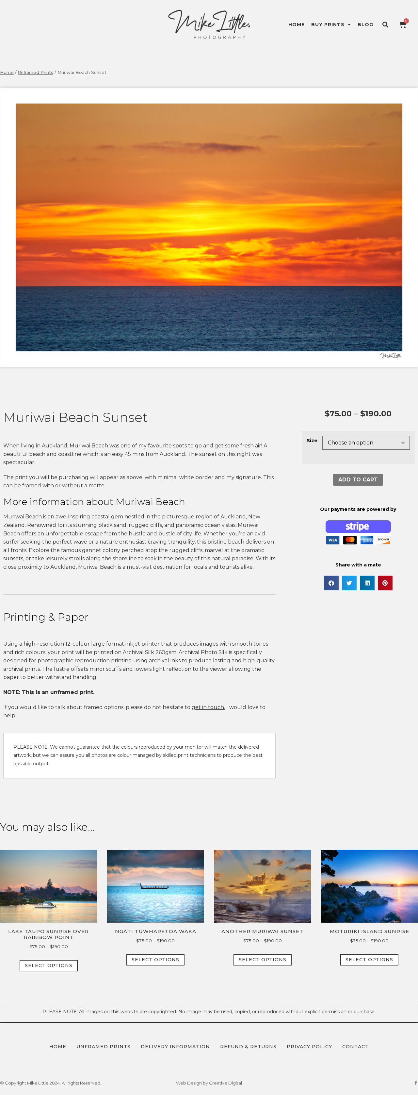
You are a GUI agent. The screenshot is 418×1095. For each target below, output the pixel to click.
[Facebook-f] (415, 1083)
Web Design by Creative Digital (209, 1083)
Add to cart (358, 480)
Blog (365, 24)
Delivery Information (175, 1047)
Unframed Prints (35, 72)
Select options (48, 965)
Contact (355, 1047)
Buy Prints (328, 24)
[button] (385, 24)
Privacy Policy (309, 1047)
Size (312, 440)
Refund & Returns (248, 1047)
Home (296, 24)
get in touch (208, 707)
